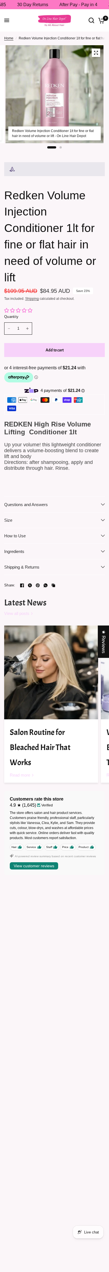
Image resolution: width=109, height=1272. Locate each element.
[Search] (91, 20)
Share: (9, 585)
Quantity (11, 317)
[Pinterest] (37, 585)
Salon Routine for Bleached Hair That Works (40, 747)
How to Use (15, 535)
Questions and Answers (26, 504)
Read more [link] (20, 775)
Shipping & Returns (21, 567)
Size (8, 520)
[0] (100, 20)
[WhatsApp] (45, 585)
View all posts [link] (16, 613)
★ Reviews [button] (103, 641)
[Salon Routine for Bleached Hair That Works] (51, 672)
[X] (30, 585)
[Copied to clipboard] (53, 585)
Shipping (32, 299)
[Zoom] (96, 53)
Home (8, 38)
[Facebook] (22, 585)
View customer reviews (34, 866)
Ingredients (14, 551)
